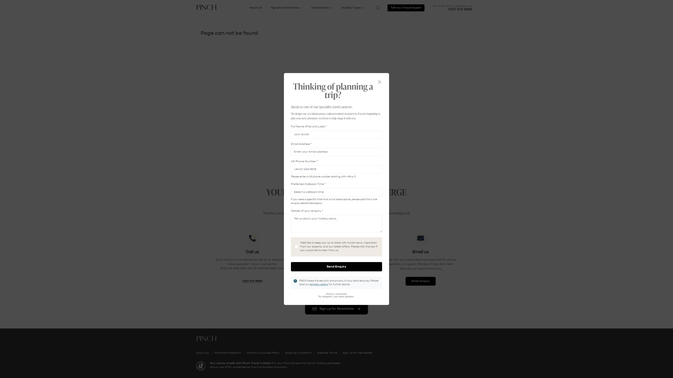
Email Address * (301, 144)
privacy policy (319, 284)
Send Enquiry (336, 266)
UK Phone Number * (304, 161)
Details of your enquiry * (307, 211)
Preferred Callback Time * (308, 184)
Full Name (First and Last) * (309, 126)
